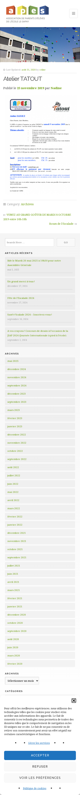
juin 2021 (12, 573)
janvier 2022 (14, 524)
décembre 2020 (16, 614)
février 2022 (14, 516)
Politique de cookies (34, 788)
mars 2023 (13, 410)
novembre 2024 (16, 377)
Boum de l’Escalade (61, 223)
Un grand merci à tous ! (21, 281)
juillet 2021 (13, 565)
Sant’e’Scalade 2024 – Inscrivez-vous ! (29, 314)
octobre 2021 (15, 549)
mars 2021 (13, 590)
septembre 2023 (16, 401)
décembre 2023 (16, 393)
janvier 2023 (14, 426)
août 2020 (13, 639)
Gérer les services (39, 743)
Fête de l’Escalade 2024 (20, 297)
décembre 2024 (16, 369)
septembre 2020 (16, 630)
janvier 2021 (14, 606)
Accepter (40, 755)
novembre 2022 (16, 442)
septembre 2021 (16, 557)
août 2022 (13, 467)
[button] (74, 701)
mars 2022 (13, 508)
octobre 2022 (15, 450)
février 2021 (14, 598)
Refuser (40, 766)
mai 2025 (12, 360)
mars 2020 (13, 655)
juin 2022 (12, 483)
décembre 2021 (16, 532)
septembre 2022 (16, 459)
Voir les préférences (40, 778)
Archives (27, 204)
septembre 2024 (16, 385)
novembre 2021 (16, 541)
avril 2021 (13, 581)
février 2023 (14, 418)
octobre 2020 (15, 622)
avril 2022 (13, 500)
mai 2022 (12, 491)
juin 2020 (12, 647)
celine (42, 69)
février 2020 (14, 663)
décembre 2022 (16, 434)
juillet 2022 (13, 475)
